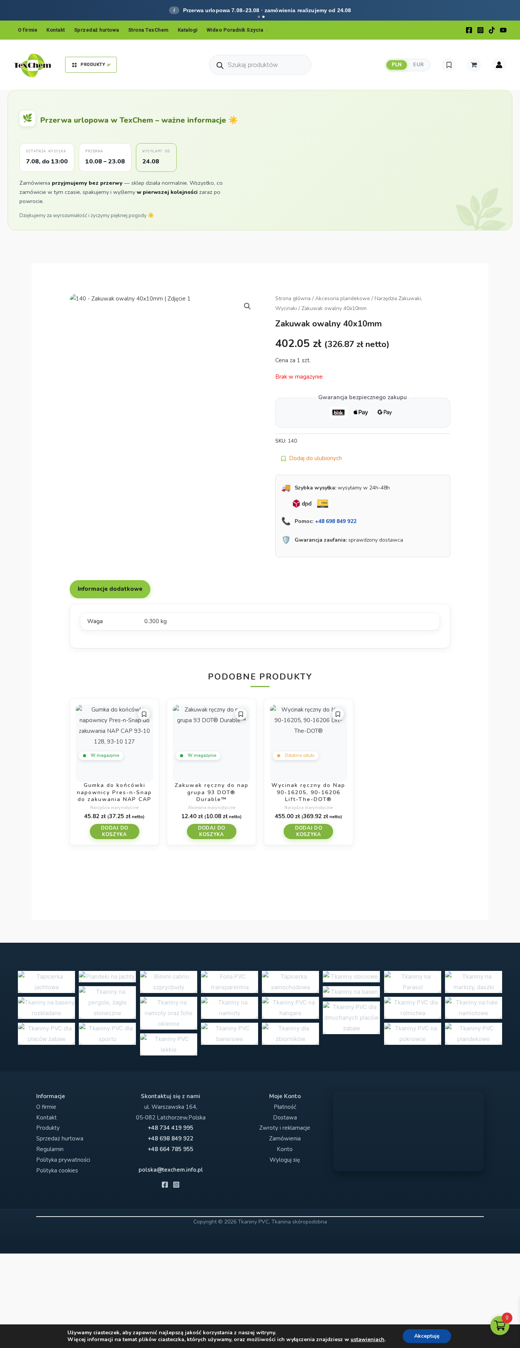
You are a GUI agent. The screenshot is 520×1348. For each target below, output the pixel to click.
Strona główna (293, 298)
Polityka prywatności (63, 1160)
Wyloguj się (285, 1160)
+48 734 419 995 (170, 1128)
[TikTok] (491, 30)
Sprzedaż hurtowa (96, 30)
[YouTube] (503, 30)
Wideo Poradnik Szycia (235, 30)
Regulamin (50, 1149)
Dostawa (285, 1117)
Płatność (285, 1107)
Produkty (48, 1128)
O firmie (27, 30)
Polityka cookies (57, 1170)
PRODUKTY (93, 64)
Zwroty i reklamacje (284, 1128)
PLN (397, 64)
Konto (285, 1149)
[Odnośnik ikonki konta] (499, 65)
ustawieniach (367, 1339)
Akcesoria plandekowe (342, 298)
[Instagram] (480, 30)
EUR (418, 64)
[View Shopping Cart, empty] (474, 65)
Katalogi (188, 30)
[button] (247, 306)
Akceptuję (427, 1336)
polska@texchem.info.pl (171, 1170)
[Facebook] (469, 30)
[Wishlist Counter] (449, 65)
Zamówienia (285, 1138)
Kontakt (55, 30)
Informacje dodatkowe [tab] (110, 589)
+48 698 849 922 (335, 521)
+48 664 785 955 (170, 1149)
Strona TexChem (148, 30)
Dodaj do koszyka (114, 831)
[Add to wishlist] (144, 714)
